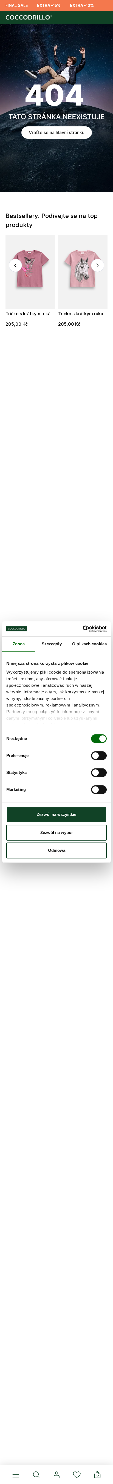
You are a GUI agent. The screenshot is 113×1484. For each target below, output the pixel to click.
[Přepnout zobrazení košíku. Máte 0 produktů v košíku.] (97, 1474)
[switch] (99, 755)
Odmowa (56, 850)
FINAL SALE (16, 5)
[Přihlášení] (56, 1474)
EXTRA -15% (49, 5)
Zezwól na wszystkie (56, 814)
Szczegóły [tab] (52, 644)
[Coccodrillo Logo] (28, 17)
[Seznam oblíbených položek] (77, 1474)
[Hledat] (36, 1474)
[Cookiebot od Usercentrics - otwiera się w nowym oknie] (83, 628)
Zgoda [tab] (19, 644)
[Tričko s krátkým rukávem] (30, 272)
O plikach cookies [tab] (89, 644)
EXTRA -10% (82, 5)
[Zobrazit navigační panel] (15, 1474)
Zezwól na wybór (56, 832)
